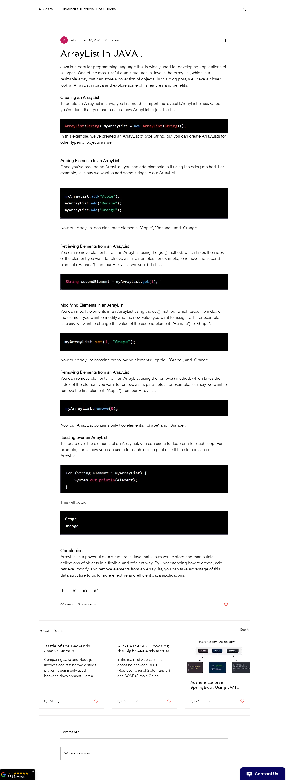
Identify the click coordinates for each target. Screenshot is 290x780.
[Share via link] (96, 590)
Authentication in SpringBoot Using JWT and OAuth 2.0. (213, 685)
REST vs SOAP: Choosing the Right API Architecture (143, 648)
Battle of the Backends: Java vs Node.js (67, 648)
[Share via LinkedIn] (85, 590)
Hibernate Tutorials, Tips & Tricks (89, 9)
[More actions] (225, 40)
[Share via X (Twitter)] (74, 590)
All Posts (46, 9)
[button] (244, 9)
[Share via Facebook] (62, 590)
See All (245, 630)
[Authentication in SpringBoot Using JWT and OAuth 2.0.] (217, 656)
